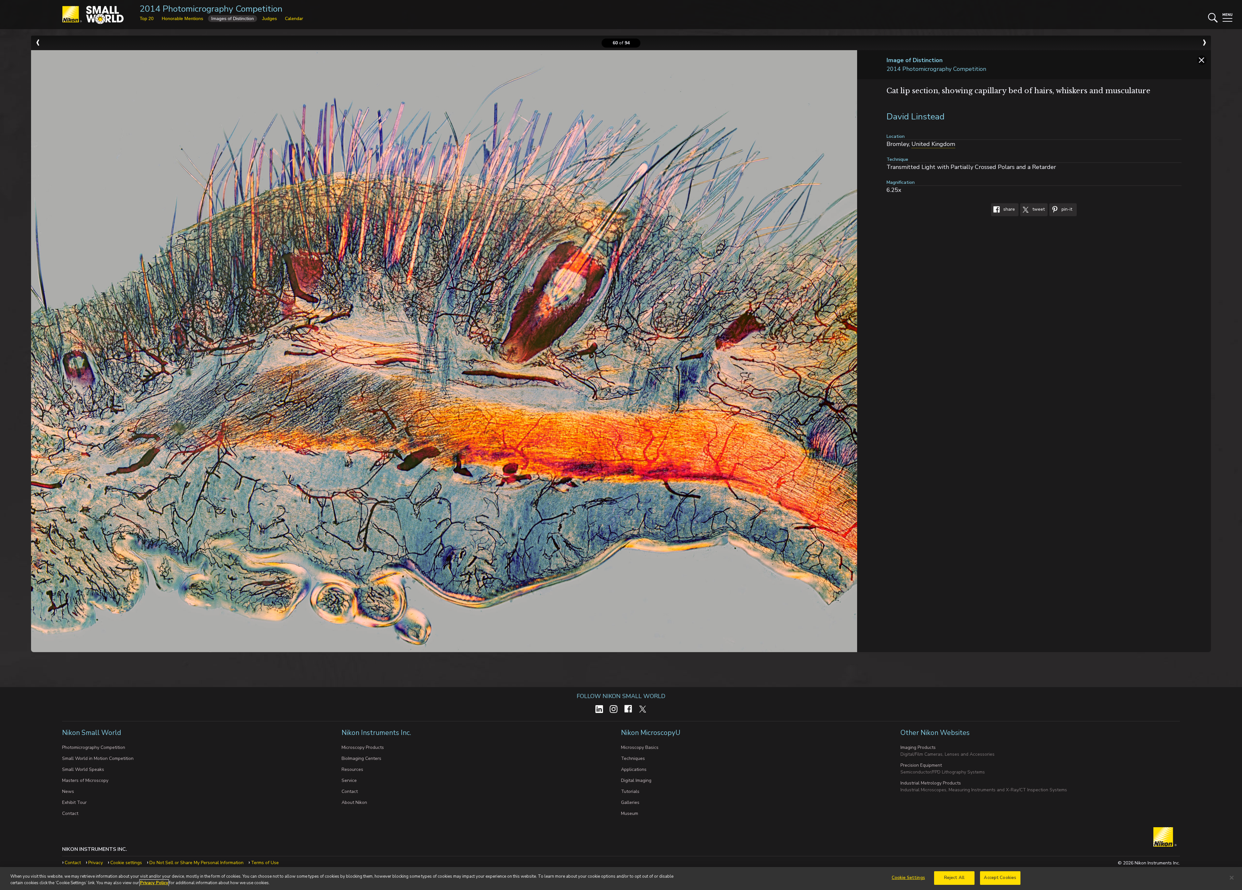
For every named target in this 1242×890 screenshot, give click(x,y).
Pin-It (1066, 209)
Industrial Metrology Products (930, 783)
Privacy (95, 863)
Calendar (294, 19)
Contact (70, 813)
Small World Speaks (83, 769)
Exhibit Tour (74, 802)
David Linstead (915, 117)
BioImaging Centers (361, 758)
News (68, 791)
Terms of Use (265, 863)
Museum (629, 813)
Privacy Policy (154, 883)
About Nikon (354, 802)
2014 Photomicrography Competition (211, 9)
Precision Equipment (921, 765)
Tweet (1038, 209)
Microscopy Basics (640, 747)
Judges (269, 18)
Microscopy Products (363, 747)
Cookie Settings (908, 878)
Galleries (630, 802)
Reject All (954, 878)
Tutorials (630, 791)
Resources (352, 769)
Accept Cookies (1000, 878)
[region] (621, 878)
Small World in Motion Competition (98, 758)
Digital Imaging (636, 780)
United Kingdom (933, 144)
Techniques (633, 758)
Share (1008, 209)
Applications (634, 769)
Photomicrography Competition (93, 747)
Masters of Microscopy (85, 780)
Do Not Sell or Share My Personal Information (196, 863)
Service (349, 780)
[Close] (1232, 878)
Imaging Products (918, 747)
